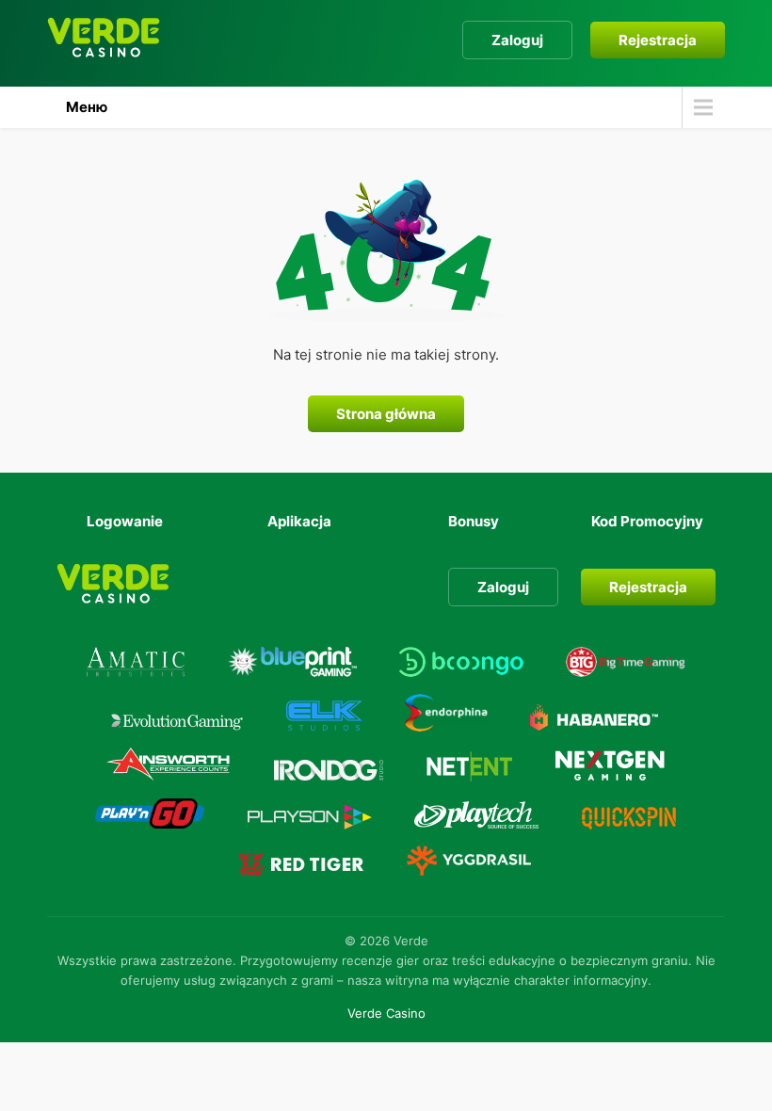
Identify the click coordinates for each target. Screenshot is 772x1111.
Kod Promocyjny (647, 521)
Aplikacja (299, 521)
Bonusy (473, 521)
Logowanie (125, 521)
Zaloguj (517, 40)
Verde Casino (386, 1013)
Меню (86, 107)
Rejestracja (658, 40)
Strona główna (386, 414)
